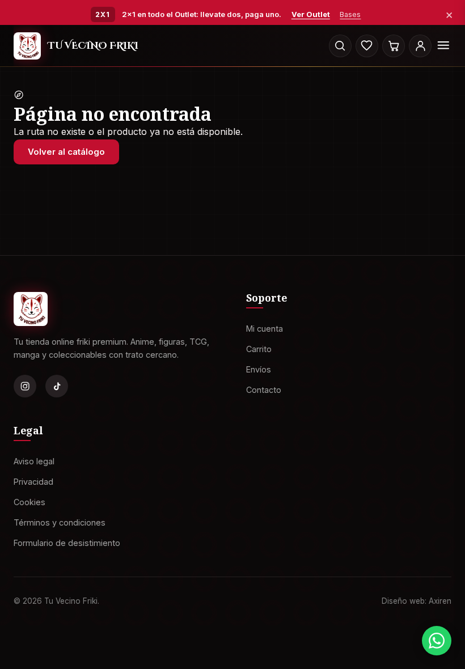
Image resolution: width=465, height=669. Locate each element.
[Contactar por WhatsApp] (436, 640)
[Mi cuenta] (420, 46)
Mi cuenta (264, 328)
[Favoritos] (367, 46)
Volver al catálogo (66, 151)
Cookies (29, 501)
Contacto (263, 389)
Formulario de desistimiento (67, 542)
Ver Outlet (310, 14)
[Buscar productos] (340, 46)
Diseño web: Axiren (416, 600)
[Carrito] (393, 46)
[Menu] (443, 45)
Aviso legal (34, 461)
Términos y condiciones (59, 522)
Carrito (259, 349)
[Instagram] (25, 386)
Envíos (258, 369)
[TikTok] (56, 386)
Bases (350, 14)
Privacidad (33, 481)
